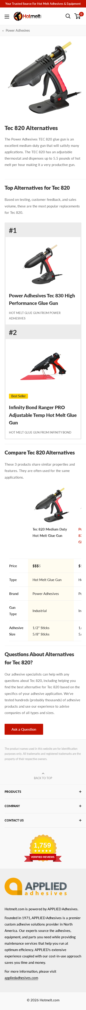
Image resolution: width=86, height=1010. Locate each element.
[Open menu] (7, 16)
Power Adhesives (18, 30)
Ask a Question (23, 729)
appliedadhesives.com (21, 978)
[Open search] (68, 16)
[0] (77, 16)
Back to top (43, 778)
